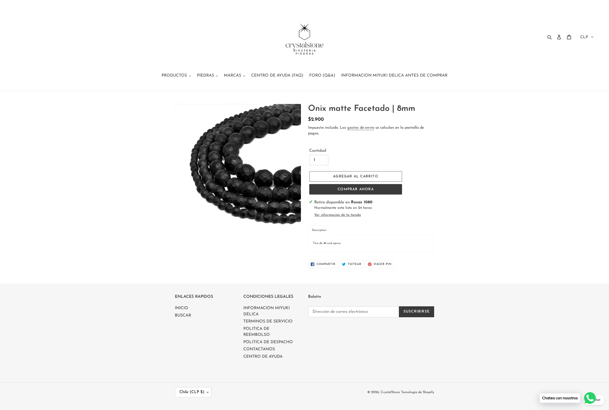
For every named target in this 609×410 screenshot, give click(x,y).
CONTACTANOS (259, 349)
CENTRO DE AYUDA (263, 357)
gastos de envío (360, 128)
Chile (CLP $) (191, 392)
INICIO (181, 308)
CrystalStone (390, 392)
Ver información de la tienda (337, 215)
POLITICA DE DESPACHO (268, 342)
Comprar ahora (356, 189)
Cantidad (317, 151)
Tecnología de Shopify (417, 392)
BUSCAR (183, 315)
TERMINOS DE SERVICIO (268, 321)
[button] (319, 230)
